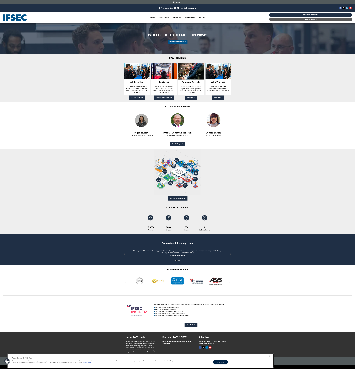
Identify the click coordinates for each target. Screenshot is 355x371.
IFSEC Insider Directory (184, 341)
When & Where (211, 341)
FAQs (218, 341)
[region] (140, 360)
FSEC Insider (172, 341)
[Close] (270, 356)
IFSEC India (166, 343)
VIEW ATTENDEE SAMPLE (177, 42)
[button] (153, 17)
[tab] (139, 280)
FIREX (164, 341)
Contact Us (202, 341)
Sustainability (209, 343)
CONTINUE (220, 362)
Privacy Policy (87, 362)
